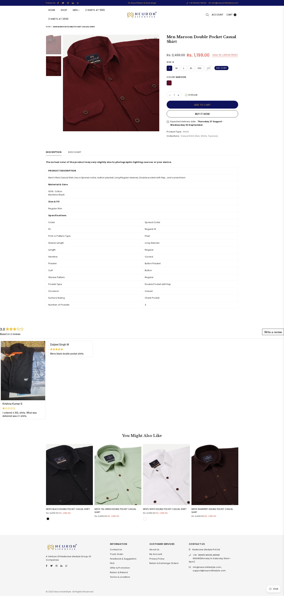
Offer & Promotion (120, 567)
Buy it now (202, 114)
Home (51, 10)
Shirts (204, 136)
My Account (155, 554)
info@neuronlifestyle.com (224, 2)
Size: (170, 62)
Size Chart (221, 68)
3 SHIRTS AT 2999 (58, 19)
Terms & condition (120, 577)
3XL (209, 68)
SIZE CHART (75, 152)
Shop (64, 10)
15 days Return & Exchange (142, 2)
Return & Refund (119, 572)
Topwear (213, 136)
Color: (176, 77)
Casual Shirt (187, 136)
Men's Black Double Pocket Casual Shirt (68, 509)
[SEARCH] (207, 14)
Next (156, 83)
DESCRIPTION (53, 152)
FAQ (112, 563)
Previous (66, 83)
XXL (200, 68)
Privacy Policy (157, 558)
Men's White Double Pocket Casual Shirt (165, 509)
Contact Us (116, 549)
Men (75, 10)
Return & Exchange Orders (163, 563)
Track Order (116, 554)
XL (191, 68)
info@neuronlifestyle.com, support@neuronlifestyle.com (209, 569)
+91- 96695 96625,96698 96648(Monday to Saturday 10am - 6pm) (210, 558)
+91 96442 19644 (197, 2)
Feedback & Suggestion (123, 558)
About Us (154, 549)
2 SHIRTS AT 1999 (95, 10)
